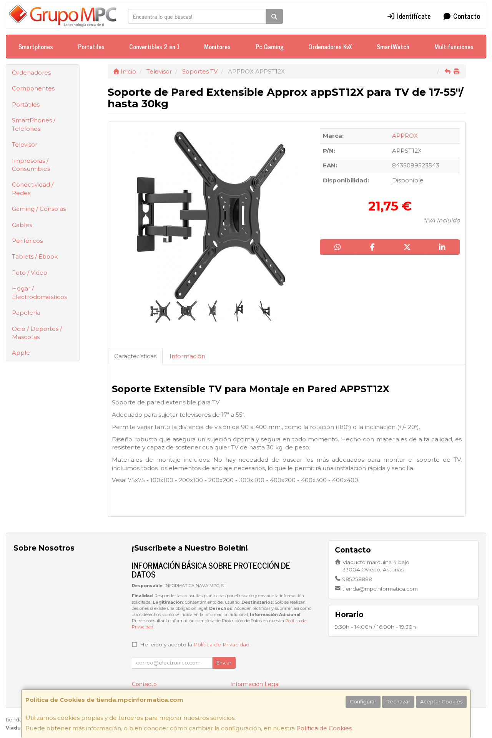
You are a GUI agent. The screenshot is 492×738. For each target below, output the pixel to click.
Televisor (24, 144)
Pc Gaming (270, 47)
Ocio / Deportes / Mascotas (37, 333)
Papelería (26, 312)
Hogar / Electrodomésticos (39, 292)
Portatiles (91, 47)
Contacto (465, 16)
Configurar (363, 701)
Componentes (33, 88)
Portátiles (26, 104)
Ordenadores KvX (330, 47)
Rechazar (398, 701)
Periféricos (27, 240)
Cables (22, 225)
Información (187, 356)
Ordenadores (31, 72)
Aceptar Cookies (441, 701)
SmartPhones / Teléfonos (33, 124)
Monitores (217, 47)
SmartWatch (393, 47)
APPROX (405, 135)
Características (135, 356)
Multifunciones (454, 47)
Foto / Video (29, 272)
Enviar (223, 663)
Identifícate (413, 16)
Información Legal (254, 684)
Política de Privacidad (221, 644)
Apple (21, 352)
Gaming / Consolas (39, 208)
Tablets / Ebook (35, 256)
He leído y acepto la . (195, 644)
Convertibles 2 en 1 (154, 47)
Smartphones (35, 47)
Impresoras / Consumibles (31, 164)
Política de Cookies (324, 728)
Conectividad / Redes (32, 188)
